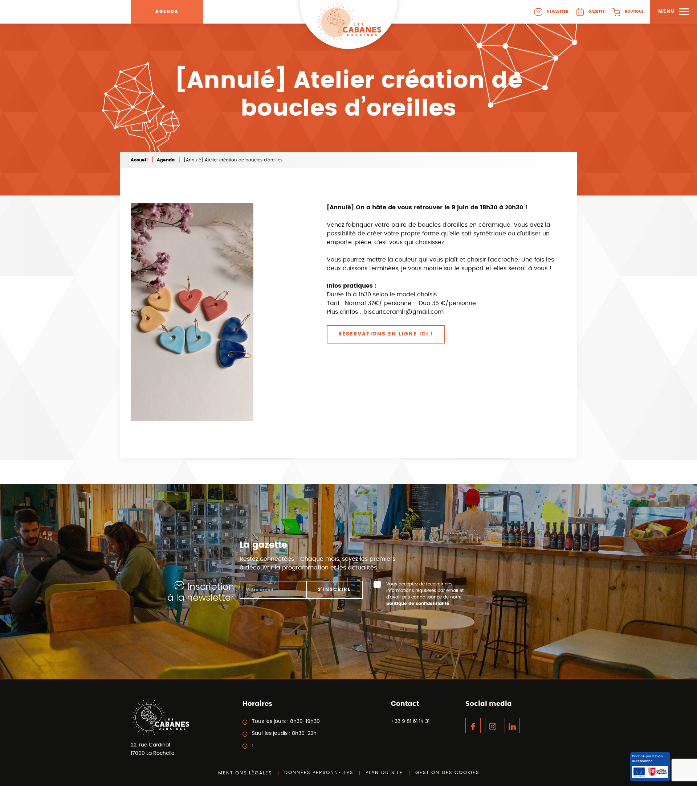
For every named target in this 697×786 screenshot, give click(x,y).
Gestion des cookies (447, 772)
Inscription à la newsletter (200, 592)
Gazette (596, 11)
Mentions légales (245, 773)
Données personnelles (318, 772)
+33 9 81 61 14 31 (410, 721)
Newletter (557, 11)
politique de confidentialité (417, 603)
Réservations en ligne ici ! (385, 334)
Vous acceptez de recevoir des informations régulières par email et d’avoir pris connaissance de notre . (425, 594)
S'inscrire (334, 589)
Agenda (167, 11)
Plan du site (384, 772)
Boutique (634, 11)
